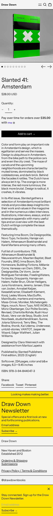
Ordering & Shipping (14, 460)
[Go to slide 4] (10, 66)
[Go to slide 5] (13, 66)
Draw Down (9, 441)
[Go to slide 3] (7, 66)
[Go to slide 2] (5, 66)
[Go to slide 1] (2, 66)
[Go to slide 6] (16, 66)
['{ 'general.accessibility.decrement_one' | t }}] (2, 109)
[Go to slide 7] (19, 66)
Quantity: (7, 103)
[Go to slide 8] (22, 66)
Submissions (9, 464)
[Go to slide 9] (24, 66)
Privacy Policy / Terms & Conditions (24, 470)
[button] (45, 4)
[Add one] (14, 109)
